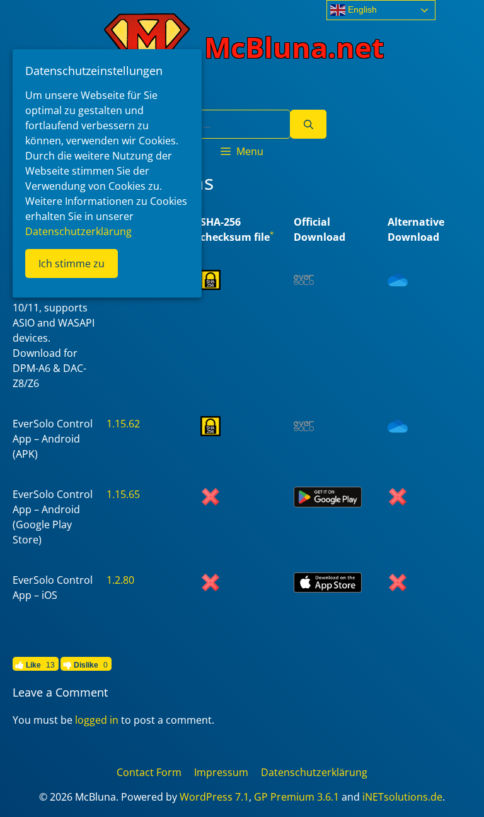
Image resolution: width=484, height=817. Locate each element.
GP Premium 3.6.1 (296, 797)
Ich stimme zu (71, 263)
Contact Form (149, 772)
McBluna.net (294, 47)
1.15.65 (123, 494)
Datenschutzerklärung (314, 772)
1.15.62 (123, 424)
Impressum (221, 772)
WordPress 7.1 (214, 797)
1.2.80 (120, 580)
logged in (96, 720)
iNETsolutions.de (402, 797)
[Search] (308, 124)
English (361, 9)
